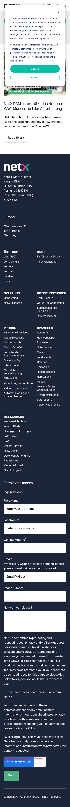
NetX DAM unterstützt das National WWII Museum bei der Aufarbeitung (33, 106)
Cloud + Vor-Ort (13, 347)
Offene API (10, 378)
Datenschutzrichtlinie (17, 455)
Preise (7, 281)
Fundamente (44, 357)
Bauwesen (43, 342)
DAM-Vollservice (46, 316)
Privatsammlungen (48, 395)
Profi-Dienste (45, 298)
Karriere (8, 266)
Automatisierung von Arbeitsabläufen (16, 395)
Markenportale (12, 342)
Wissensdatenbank (15, 421)
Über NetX (10, 256)
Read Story (16, 137)
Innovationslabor (47, 261)
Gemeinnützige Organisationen (46, 388)
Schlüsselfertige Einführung (47, 309)
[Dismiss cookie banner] (58, 12)
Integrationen (12, 365)
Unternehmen (45, 347)
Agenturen (43, 332)
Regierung (43, 367)
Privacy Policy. (27, 728)
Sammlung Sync (13, 360)
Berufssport (44, 399)
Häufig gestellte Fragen (18, 431)
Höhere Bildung (46, 372)
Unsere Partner (13, 446)
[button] (64, 5)
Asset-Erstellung (14, 337)
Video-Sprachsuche (16, 388)
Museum (42, 381)
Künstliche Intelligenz (16, 332)
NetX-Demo (11, 451)
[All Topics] (59, 88)
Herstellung (44, 376)
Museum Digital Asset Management (30, 91)
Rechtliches (11, 460)
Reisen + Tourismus (48, 404)
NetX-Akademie (13, 303)
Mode (40, 352)
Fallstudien (10, 436)
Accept (35, 68)
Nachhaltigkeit (12, 470)
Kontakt (8, 271)
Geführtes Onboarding (50, 303)
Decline (35, 77)
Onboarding (11, 298)
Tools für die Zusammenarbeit (14, 354)
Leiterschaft (11, 261)
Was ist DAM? (12, 426)
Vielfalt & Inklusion (15, 465)
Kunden (8, 276)
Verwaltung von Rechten (18, 383)
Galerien (42, 362)
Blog (6, 441)
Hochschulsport (46, 337)
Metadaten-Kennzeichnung (13, 372)
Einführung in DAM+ (48, 256)
